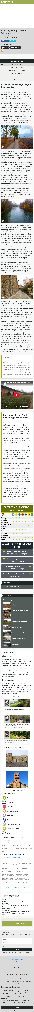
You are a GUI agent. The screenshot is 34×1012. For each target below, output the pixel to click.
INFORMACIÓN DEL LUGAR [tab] (17, 64)
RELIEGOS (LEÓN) (14, 57)
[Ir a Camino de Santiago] (2, 51)
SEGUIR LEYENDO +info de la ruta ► (17, 887)
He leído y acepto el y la (16, 946)
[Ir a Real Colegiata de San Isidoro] (17, 758)
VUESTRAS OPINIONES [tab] (17, 76)
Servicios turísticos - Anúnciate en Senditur (17, 974)
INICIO (7, 57)
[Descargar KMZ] (29, 583)
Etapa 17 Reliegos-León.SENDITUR (13, 586)
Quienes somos (17, 971)
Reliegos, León (6, 33)
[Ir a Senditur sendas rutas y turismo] (7, 2)
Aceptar (17, 1007)
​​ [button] (18, 552)
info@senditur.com (20, 864)
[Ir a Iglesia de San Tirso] (17, 779)
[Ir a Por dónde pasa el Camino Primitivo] (17, 706)
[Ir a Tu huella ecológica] (17, 842)
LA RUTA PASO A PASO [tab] (17, 67)
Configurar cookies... (17, 1010)
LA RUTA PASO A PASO (17, 923)
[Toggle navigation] (31, 2)
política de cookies (24, 1000)
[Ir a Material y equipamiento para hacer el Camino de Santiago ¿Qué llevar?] (17, 722)
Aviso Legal (15, 946)
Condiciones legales (17, 978)
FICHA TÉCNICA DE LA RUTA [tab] (17, 70)
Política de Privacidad (24, 946)
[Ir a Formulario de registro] (17, 858)
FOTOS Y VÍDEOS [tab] (17, 73)
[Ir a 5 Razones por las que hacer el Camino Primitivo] (17, 737)
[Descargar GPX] (31, 583)
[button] (17, 567)
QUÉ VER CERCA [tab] (17, 79)
